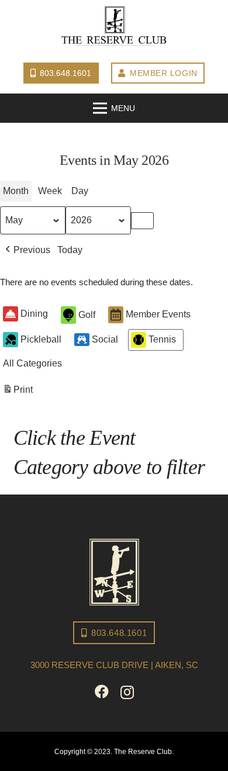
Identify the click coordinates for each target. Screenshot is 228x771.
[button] (26, 250)
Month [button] (16, 191)
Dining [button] (34, 314)
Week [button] (50, 191)
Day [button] (79, 191)
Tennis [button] (162, 339)
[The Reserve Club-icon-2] (114, 572)
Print (17, 393)
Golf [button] (86, 315)
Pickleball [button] (40, 339)
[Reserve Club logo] (114, 26)
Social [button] (105, 339)
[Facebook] (102, 691)
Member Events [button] (158, 314)
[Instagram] (127, 692)
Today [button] (69, 250)
